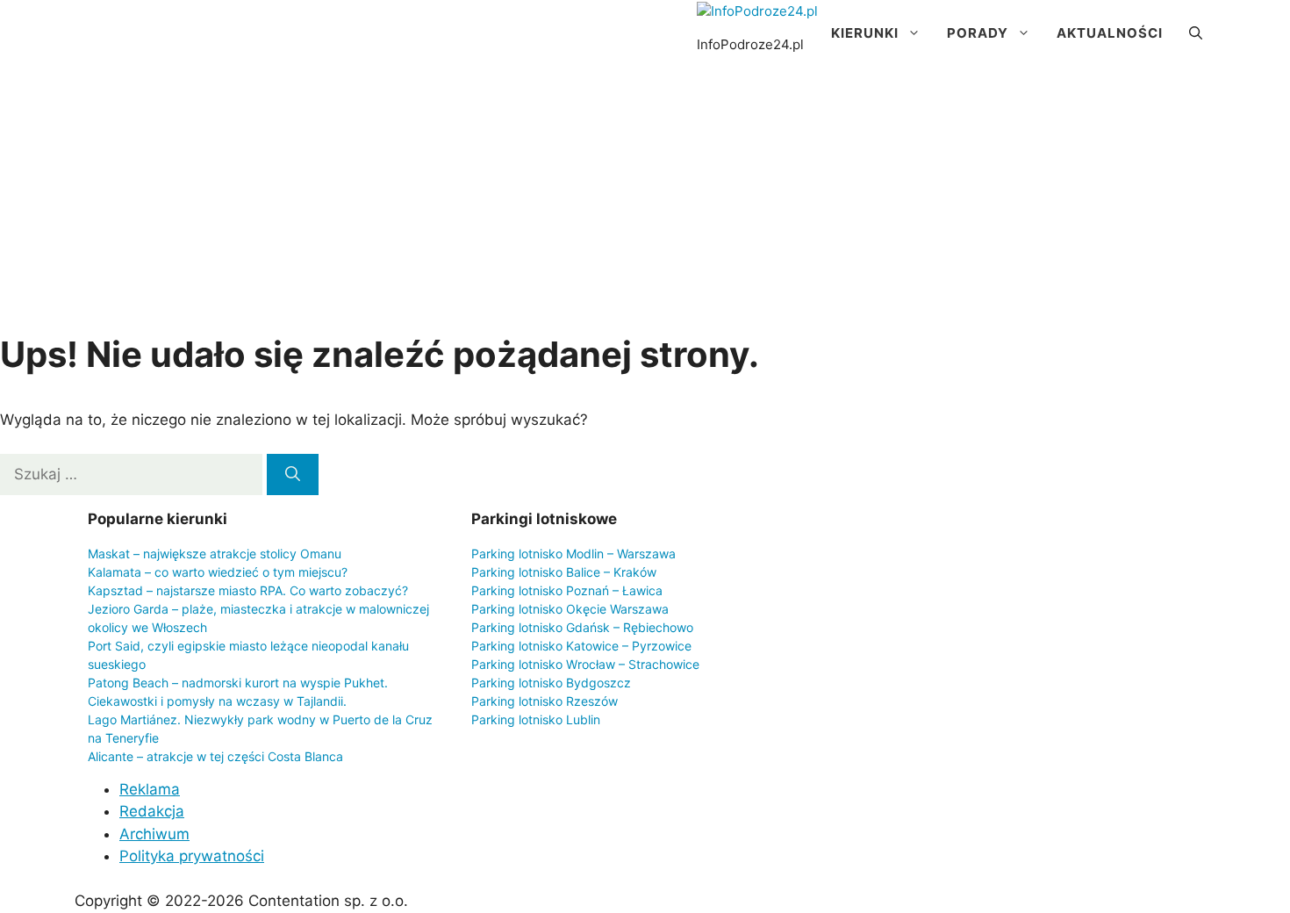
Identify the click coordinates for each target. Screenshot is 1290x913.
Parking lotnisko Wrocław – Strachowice (585, 664)
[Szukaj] (293, 475)
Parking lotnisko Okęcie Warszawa (570, 608)
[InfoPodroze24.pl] (757, 12)
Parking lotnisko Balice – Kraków (563, 571)
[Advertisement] (645, 198)
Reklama (149, 789)
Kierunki (865, 33)
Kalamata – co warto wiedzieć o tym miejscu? (218, 571)
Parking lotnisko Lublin (535, 719)
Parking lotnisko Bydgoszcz (551, 682)
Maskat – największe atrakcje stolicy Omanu (214, 553)
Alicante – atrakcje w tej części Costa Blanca (215, 756)
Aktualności (1110, 33)
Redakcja (151, 811)
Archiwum (154, 834)
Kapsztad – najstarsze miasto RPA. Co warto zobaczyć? (248, 590)
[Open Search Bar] (1195, 33)
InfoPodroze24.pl (750, 44)
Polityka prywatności (191, 856)
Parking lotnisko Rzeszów (544, 701)
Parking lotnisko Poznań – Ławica (567, 590)
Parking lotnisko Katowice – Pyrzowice (581, 645)
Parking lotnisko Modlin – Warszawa (573, 553)
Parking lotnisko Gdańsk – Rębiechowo (582, 627)
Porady (977, 33)
